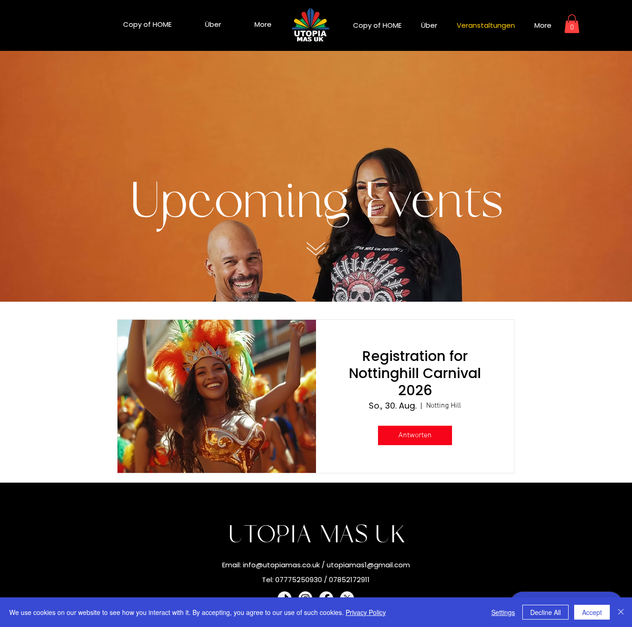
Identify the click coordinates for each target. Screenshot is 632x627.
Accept (592, 612)
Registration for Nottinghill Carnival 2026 (415, 373)
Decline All (545, 612)
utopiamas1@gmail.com (368, 565)
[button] (572, 23)
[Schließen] (620, 612)
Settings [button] (503, 612)
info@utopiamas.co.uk (281, 565)
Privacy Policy (366, 612)
